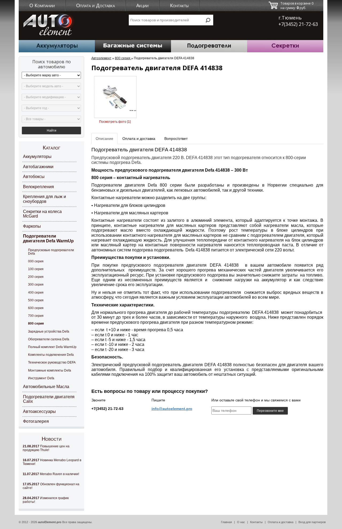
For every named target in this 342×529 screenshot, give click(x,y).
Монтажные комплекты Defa (49, 370)
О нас (241, 522)
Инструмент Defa (41, 378)
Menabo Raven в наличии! (51, 474)
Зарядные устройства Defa (48, 331)
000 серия (36, 261)
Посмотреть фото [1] (115, 122)
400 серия (36, 292)
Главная (226, 522)
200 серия (36, 277)
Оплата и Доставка (95, 5)
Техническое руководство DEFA (52, 362)
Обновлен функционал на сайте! (51, 486)
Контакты (179, 5)
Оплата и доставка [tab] (138, 138)
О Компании (42, 5)
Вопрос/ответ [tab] (176, 138)
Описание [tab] (104, 138)
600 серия (36, 308)
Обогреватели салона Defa (48, 339)
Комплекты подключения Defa (51, 355)
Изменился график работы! (46, 500)
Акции (142, 5)
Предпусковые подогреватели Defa (51, 251)
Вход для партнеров (312, 522)
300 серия (36, 284)
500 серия (36, 300)
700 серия (36, 316)
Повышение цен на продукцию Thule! (46, 448)
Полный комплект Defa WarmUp (52, 347)
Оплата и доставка (280, 522)
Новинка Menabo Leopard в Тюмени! (52, 462)
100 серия (36, 269)
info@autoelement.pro (171, 408)
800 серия (36, 323)
